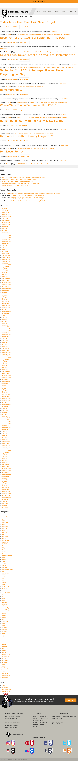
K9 (2, 594)
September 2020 (6, 241)
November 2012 (6, 423)
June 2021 (5, 228)
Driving (4, 551)
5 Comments (69, 67)
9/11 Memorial (30, 117)
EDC (3, 553)
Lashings (4, 604)
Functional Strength (7, 569)
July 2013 (4, 408)
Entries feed (5, 687)
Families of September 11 (42, 117)
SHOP (38, 11)
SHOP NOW (71, 700)
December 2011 (6, 445)
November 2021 (6, 224)
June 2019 (5, 270)
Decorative (5, 542)
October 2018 (5, 286)
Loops (3, 611)
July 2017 (4, 315)
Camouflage (5, 526)
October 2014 (5, 379)
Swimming (4, 662)
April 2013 (4, 414)
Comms (4, 538)
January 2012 (5, 443)
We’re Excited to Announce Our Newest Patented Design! (18, 181)
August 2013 (5, 406)
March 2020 (5, 253)
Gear (3, 571)
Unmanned (5, 677)
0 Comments (69, 52)
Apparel (4, 519)
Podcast (4, 637)
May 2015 (4, 365)
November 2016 (6, 330)
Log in (3, 685)
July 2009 (5, 501)
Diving (3, 548)
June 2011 (4, 456)
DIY (3, 549)
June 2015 (5, 363)
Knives (3, 598)
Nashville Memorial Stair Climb (26, 133)
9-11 (24, 52)
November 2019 (6, 261)
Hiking (3, 579)
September (57, 34)
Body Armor (5, 522)
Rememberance (48, 34)
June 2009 (5, 503)
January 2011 (5, 466)
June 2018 (5, 294)
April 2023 (5, 210)
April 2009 (5, 507)
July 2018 (4, 292)
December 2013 (6, 398)
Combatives (5, 536)
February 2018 (6, 301)
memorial (19, 52)
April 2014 (4, 391)
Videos (35, 718)
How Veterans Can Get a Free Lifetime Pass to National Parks (19, 179)
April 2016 (4, 344)
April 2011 (4, 460)
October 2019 (5, 263)
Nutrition (4, 629)
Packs (3, 633)
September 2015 (6, 358)
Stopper (4, 652)
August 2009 (5, 499)
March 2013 (5, 416)
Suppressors (5, 656)
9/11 (18, 34)
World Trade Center (39, 148)
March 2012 (5, 439)
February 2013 (6, 418)
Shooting (4, 646)
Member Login (56, 724)
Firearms (4, 561)
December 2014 (6, 375)
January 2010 (5, 489)
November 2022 (6, 216)
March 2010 (5, 485)
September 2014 (6, 381)
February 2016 (6, 348)
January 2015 (5, 373)
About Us (43, 716)
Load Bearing (5, 608)
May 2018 (4, 296)
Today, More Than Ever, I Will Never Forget (27, 22)
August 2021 (5, 226)
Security (4, 644)
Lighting (4, 606)
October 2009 (6, 495)
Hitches (4, 582)
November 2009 (6, 493)
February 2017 (6, 325)
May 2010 (4, 482)
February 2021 (6, 232)
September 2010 (6, 474)
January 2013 (5, 420)
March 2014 (5, 392)
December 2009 (6, 491)
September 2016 (6, 334)
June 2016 (5, 340)
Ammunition (5, 517)
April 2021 (4, 230)
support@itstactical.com (12, 722)
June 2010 (5, 480)
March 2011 (5, 462)
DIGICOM (4, 544)
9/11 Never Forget (11, 151)
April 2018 (4, 298)
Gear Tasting (5, 573)
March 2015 (5, 369)
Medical (4, 613)
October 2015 (5, 356)
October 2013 (5, 402)
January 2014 (5, 396)
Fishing (4, 563)
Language (4, 602)
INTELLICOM (5, 586)
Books (35, 722)
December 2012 (6, 422)
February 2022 (6, 220)
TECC (3, 666)
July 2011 (4, 454)
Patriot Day (47, 102)
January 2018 (5, 303)
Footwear (4, 567)
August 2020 (5, 243)
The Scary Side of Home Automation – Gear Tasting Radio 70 (30, 195)
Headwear (4, 577)
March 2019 (5, 276)
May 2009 (5, 505)
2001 (18, 117)
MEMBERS (70, 11)
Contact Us (43, 722)
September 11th (24, 34)
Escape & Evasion (7, 555)
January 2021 (5, 234)
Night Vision (5, 627)
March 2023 (5, 212)
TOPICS (44, 11)
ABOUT (64, 11)
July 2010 (4, 478)
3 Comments (39, 86)
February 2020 (6, 255)
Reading (4, 641)
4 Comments (63, 102)
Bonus (3, 524)
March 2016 (5, 346)
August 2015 (5, 360)
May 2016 (4, 342)
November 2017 (6, 307)
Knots (3, 600)
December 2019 (6, 259)
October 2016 (5, 332)
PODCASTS (57, 11)
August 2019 (5, 267)
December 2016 (6, 329)
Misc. (3, 619)
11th (61, 34)
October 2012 (5, 425)
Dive (3, 546)
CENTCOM (5, 530)
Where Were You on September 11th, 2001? (28, 105)
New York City (39, 34)
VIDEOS (50, 11)
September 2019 (6, 265)
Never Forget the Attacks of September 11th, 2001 (32, 37)
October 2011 (5, 449)
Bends (3, 520)
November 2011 (6, 447)
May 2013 (4, 412)
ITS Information (6, 592)
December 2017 (6, 305)
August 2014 (5, 383)
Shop (34, 716)
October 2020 (6, 239)
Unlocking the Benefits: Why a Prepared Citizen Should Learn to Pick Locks (23, 177)
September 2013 (6, 404)
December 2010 (6, 468)
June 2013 (5, 410)
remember (32, 34)
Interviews (4, 588)
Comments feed (6, 689)
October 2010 (5, 472)
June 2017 (4, 317)
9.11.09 (19, 148)
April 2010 (4, 483)
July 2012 (4, 431)
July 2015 (4, 361)
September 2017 (6, 311)
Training (4, 671)
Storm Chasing (6, 654)
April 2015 (4, 367)
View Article (55, 31)
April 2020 (5, 251)
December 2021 (6, 222)
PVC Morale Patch (31, 67)
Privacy (4, 639)
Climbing (4, 532)
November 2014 (6, 377)
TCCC (3, 664)
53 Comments (63, 117)
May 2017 (4, 319)
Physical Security (7, 635)
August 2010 (5, 476)
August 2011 (5, 453)
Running (4, 642)
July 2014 (4, 385)
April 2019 (4, 274)
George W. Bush (52, 52)
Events (3, 557)
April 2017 (4, 321)
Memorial (8, 34)
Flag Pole (40, 102)
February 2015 (6, 371)
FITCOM (4, 565)
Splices (4, 650)
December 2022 (6, 214)
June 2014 (5, 387)
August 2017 (5, 313)
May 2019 (4, 272)
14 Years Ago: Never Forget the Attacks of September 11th (37, 55)
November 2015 (6, 354)
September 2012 (6, 427)
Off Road (4, 631)
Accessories (5, 515)
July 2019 (4, 268)
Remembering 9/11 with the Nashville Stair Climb (31, 120)
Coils (3, 534)
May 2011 (4, 458)
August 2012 (5, 429)
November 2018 (6, 284)
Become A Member (57, 722)
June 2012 (5, 433)
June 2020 (5, 247)
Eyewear (4, 559)
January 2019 (5, 280)
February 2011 (6, 464)
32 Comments (50, 148)
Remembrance (55, 102)
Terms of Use (44, 718)
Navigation (5, 621)
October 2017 (5, 309)
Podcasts (36, 720)
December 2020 (6, 236)
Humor (3, 584)
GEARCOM (5, 575)
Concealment (5, 540)
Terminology (5, 668)
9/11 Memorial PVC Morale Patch (55, 67)
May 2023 (4, 208)
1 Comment (67, 34)
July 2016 (4, 338)
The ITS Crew (24, 42)
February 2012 (6, 441)
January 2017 (5, 327)
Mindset (4, 617)
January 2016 (5, 350)
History (4, 580)
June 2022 (5, 218)
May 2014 (4, 389)
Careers (35, 724)
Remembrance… (11, 89)
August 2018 (5, 290)
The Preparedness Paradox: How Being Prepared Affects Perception (21, 183)
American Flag (33, 102)
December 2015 (6, 352)
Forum (35, 726)
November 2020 (6, 238)
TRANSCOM (5, 673)
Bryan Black (24, 27)
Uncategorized (6, 675)
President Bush (42, 52)
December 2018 (6, 282)
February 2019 (6, 278)
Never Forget (61, 52)
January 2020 (6, 257)
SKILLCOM (5, 648)
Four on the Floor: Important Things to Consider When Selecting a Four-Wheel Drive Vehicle (33, 193)
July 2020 (4, 245)
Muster (42, 724)
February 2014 (6, 394)
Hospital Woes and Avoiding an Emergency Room (16, 185)
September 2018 (6, 288)
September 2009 (6, 497)
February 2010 (6, 487)
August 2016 (5, 336)
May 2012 (4, 435)
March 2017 (5, 323)
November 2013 (6, 400)
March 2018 (5, 300)
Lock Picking (5, 609)
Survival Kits (5, 660)
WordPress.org (6, 691)
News (7, 133)
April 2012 (4, 437)
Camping (4, 528)
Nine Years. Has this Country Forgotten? (26, 136)
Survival (4, 658)
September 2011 (6, 451)
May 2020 (4, 249)
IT (2, 590)
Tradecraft (5, 670)
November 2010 (6, 470)
